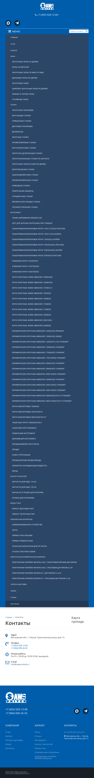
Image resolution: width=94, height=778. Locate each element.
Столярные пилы (20, 99)
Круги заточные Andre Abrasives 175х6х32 (31, 304)
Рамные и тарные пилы (23, 94)
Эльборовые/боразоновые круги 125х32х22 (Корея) (36, 239)
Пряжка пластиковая (22, 535)
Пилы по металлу (20, 67)
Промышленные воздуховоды (26, 460)
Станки (13, 105)
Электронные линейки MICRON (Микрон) (27, 557)
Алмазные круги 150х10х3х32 (25, 271)
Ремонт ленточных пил (23, 514)
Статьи (13, 597)
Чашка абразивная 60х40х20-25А (27, 218)
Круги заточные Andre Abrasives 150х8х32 (31, 298)
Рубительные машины (23, 191)
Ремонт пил (15, 503)
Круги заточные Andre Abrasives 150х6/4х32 (32, 277)
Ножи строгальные (21, 455)
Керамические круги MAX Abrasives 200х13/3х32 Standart (38, 374)
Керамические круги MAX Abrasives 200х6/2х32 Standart (38, 363)
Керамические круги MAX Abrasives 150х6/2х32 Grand (37, 336)
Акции (13, 591)
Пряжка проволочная (22, 541)
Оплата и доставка (19, 584)
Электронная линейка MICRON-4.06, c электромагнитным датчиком (44, 562)
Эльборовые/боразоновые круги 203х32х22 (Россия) (36, 255)
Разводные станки (21, 185)
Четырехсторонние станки (25, 207)
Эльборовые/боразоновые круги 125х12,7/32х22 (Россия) (38, 228)
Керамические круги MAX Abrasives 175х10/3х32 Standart (38, 358)
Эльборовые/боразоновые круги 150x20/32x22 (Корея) (37, 250)
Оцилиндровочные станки (25, 175)
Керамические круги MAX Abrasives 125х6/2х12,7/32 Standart (40, 342)
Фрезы (15, 471)
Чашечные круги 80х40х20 (24, 428)
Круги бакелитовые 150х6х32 (25, 406)
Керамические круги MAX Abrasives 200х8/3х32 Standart (38, 368)
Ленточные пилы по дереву (25, 61)
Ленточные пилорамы (23, 110)
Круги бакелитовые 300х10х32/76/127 (29, 417)
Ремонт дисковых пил (23, 508)
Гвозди (15, 449)
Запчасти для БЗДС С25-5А (24, 487)
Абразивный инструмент (24, 438)
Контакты (15, 604)
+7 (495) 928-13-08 (47, 14)
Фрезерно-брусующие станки (26, 202)
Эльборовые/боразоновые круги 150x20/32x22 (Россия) (38, 245)
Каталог (14, 50)
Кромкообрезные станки (24, 142)
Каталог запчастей (18, 476)
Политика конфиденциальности (17, 773)
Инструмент (15, 212)
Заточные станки (20, 137)
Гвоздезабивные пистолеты (25, 444)
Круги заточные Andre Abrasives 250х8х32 (31, 325)
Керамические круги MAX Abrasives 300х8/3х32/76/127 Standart (41, 395)
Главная (14, 37)
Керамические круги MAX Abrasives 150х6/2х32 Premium (38, 331)
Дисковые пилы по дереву (24, 78)
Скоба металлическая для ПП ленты (29, 546)
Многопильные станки (23, 169)
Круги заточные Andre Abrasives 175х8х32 (31, 309)
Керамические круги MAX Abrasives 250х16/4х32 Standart (38, 390)
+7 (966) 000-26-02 (19, 648)
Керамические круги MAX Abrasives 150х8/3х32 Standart (38, 347)
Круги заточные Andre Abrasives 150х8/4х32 (32, 282)
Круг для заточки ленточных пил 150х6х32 (32, 223)
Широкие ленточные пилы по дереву (30, 88)
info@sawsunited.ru (20, 664)
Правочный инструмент (23, 433)
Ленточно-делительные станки (27, 153)
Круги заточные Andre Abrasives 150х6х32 (31, 293)
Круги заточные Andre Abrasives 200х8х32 (31, 315)
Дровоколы (17, 132)
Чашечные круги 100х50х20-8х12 (27, 422)
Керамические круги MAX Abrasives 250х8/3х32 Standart (38, 379)
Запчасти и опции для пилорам (27, 492)
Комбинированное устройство (27, 524)
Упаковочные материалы (21, 519)
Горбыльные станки (21, 121)
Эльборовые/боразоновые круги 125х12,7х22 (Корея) (36, 234)
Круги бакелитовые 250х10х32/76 (27, 412)
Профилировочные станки (25, 180)
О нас (13, 44)
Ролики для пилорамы (23, 498)
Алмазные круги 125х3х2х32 (25, 261)
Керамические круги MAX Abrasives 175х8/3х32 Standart (38, 352)
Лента (15, 530)
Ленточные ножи (20, 83)
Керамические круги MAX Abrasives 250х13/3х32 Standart (38, 385)
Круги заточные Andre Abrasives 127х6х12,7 (32, 288)
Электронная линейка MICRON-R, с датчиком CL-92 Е (36, 573)
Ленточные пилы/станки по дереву (29, 164)
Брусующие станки (21, 115)
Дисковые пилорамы (22, 126)
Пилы (12, 56)
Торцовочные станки (22, 196)
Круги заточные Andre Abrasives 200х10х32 (32, 320)
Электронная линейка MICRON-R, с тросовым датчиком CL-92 (41, 578)
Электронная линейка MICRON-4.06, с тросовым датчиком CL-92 (42, 567)
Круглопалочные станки (24, 148)
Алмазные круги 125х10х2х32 (25, 266)
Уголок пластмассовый (23, 551)
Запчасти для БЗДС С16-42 (24, 481)
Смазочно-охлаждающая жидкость (29, 465)
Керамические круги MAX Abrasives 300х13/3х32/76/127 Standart (42, 401)
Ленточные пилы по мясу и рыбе (28, 72)
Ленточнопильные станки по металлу (30, 158)
